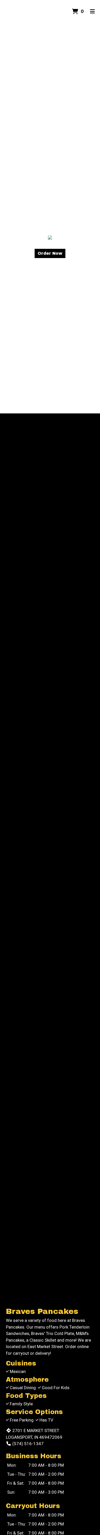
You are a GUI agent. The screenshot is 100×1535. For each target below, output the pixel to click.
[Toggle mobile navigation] (92, 11)
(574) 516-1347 (28, 1443)
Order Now (50, 253)
